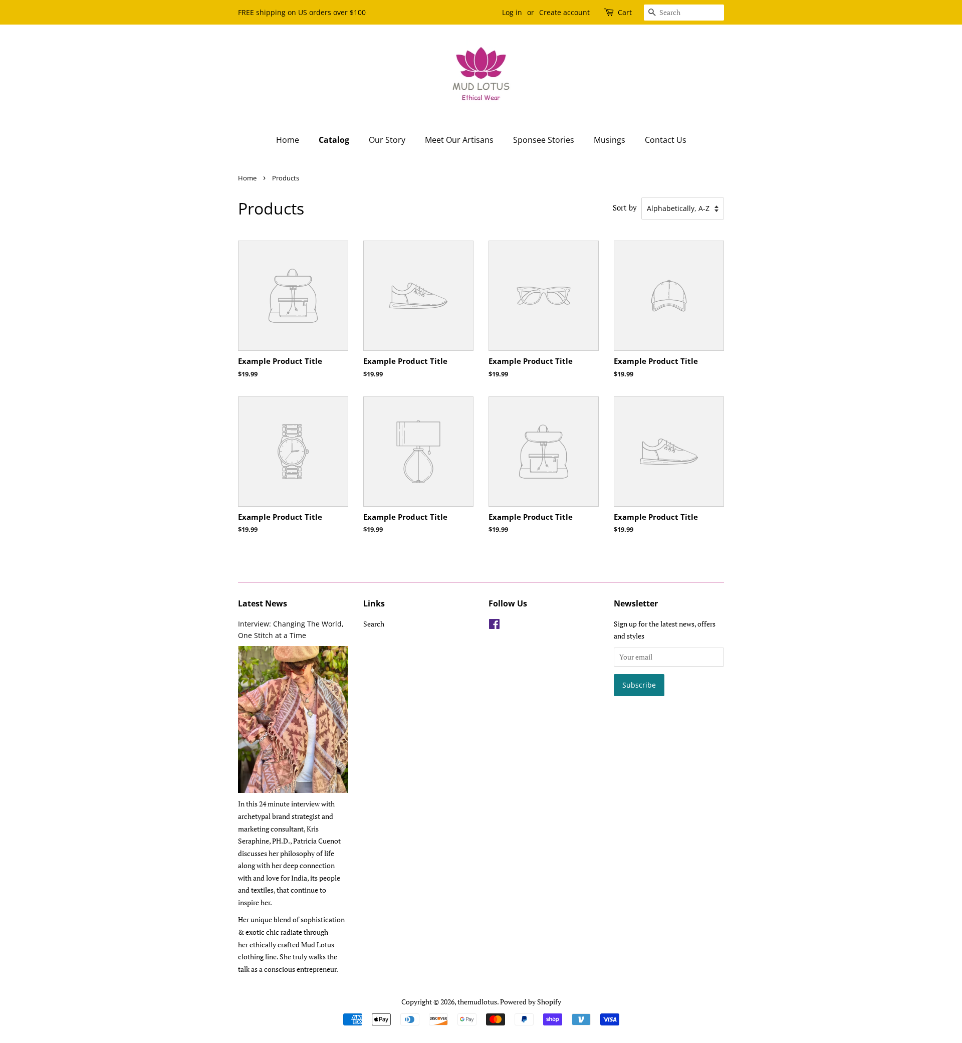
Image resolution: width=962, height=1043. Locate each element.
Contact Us (665, 139)
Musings (609, 139)
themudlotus (477, 1001)
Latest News (262, 603)
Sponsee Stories (543, 139)
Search (373, 624)
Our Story (387, 139)
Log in (512, 12)
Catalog (334, 139)
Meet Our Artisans (459, 139)
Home (287, 139)
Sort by (625, 207)
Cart (625, 12)
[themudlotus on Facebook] (494, 626)
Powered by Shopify (530, 1001)
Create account (564, 12)
